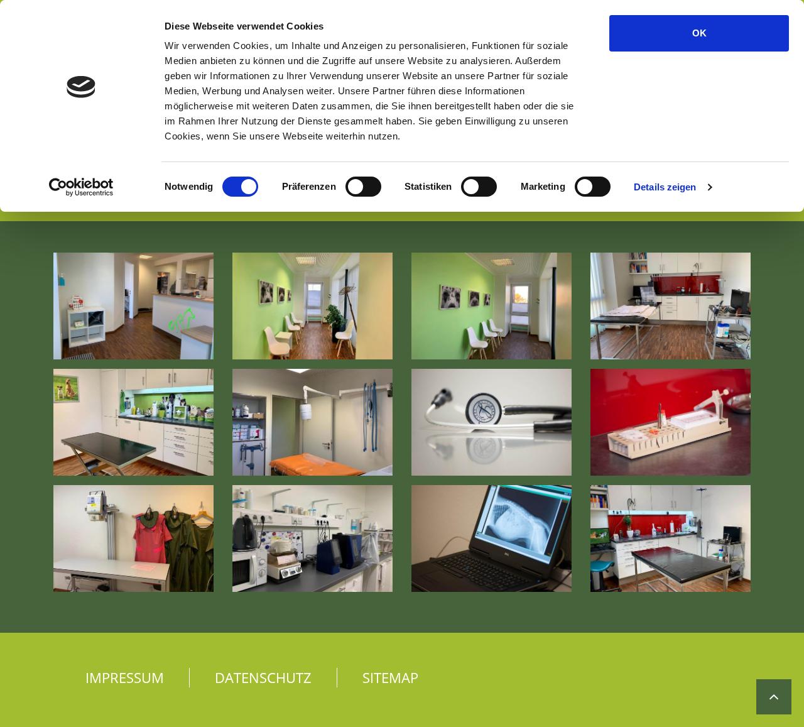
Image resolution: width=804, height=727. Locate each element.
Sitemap (390, 677)
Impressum (124, 677)
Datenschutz (263, 677)
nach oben (773, 687)
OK (699, 33)
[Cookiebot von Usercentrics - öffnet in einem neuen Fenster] (81, 187)
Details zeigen (665, 187)
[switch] (363, 187)
